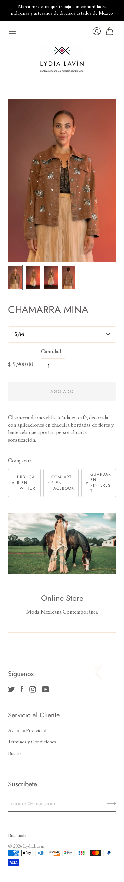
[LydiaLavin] (62, 59)
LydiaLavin (33, 846)
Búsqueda (17, 836)
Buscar (14, 754)
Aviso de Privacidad (27, 731)
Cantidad (51, 352)
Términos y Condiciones (32, 742)
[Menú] (12, 31)
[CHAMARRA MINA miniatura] (15, 277)
